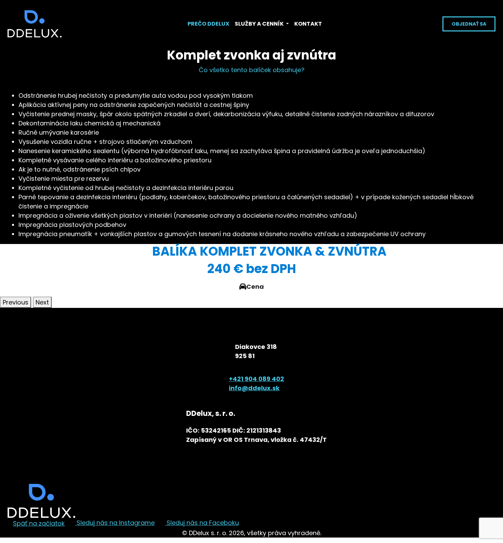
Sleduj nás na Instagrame (115, 522)
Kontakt (308, 24)
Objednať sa (469, 24)
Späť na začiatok (39, 523)
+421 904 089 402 (256, 379)
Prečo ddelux (208, 24)
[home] (35, 24)
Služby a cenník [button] (260, 24)
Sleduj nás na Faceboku (202, 522)
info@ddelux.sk (254, 388)
